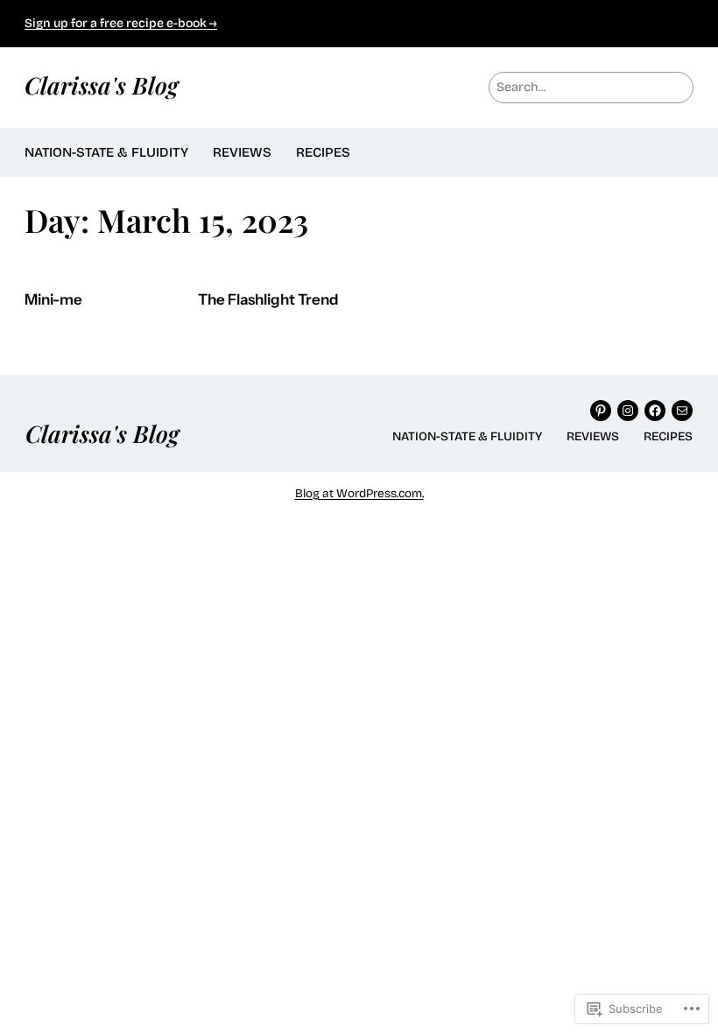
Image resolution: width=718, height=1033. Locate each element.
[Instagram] (627, 410)
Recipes (323, 152)
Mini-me (53, 300)
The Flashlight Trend (268, 300)
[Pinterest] (600, 410)
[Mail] (682, 410)
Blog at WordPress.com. (359, 493)
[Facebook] (654, 410)
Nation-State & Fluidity (106, 152)
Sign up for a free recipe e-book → (121, 23)
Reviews (242, 152)
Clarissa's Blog (101, 85)
